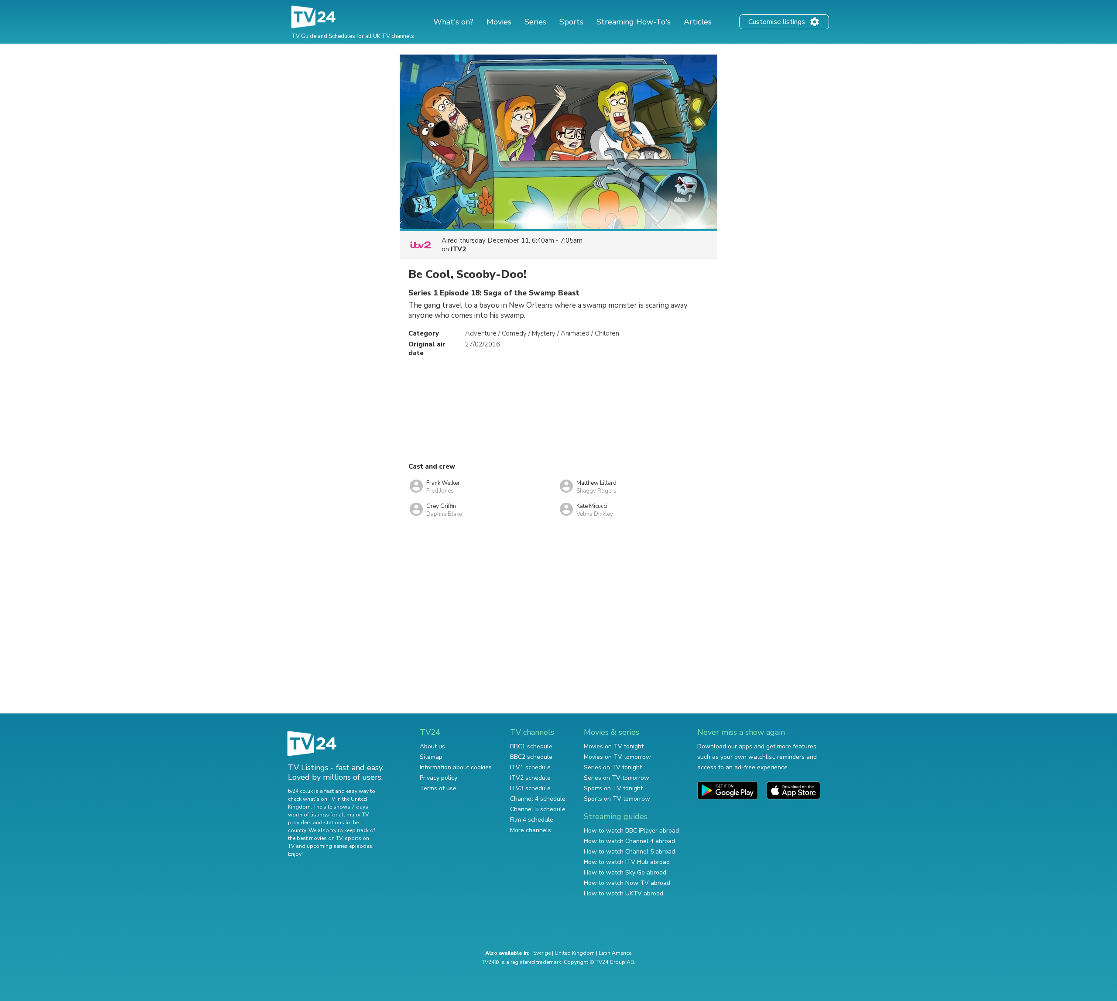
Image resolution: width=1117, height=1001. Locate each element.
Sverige (542, 953)
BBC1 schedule (531, 746)
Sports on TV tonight (613, 788)
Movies (499, 22)
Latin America (615, 953)
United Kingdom (575, 953)
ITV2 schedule (530, 778)
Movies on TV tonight (614, 746)
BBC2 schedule (531, 757)
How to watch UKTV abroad (623, 893)
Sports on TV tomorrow (617, 799)
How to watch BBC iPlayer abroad (631, 830)
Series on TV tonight (613, 767)
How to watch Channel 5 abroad (629, 851)
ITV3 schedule (530, 788)
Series (535, 22)
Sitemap (431, 757)
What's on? (453, 22)
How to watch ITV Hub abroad (627, 862)
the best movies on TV (315, 838)
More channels (530, 830)
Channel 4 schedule (537, 799)
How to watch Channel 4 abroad (629, 841)
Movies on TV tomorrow (617, 757)
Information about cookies (456, 767)
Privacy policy (438, 778)
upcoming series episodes (339, 846)
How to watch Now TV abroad (627, 883)
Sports (571, 22)
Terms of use (438, 788)
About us (432, 746)
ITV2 (458, 249)
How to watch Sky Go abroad (625, 872)
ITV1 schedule (530, 767)
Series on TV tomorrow (616, 778)
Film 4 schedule (531, 820)
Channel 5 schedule (537, 809)
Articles (698, 22)
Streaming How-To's (633, 22)
